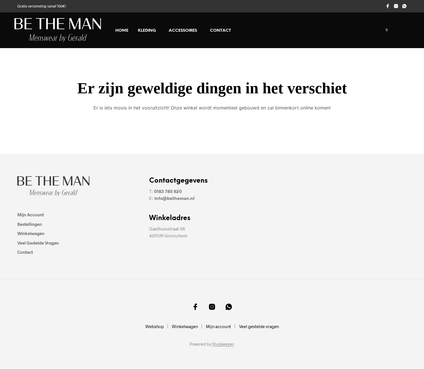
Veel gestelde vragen (38, 242)
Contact (220, 31)
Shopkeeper (223, 344)
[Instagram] (396, 6)
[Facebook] (387, 6)
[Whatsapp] (404, 6)
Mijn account (30, 214)
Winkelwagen (30, 233)
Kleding (147, 31)
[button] (383, 30)
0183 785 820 (168, 191)
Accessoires (183, 31)
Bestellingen (29, 224)
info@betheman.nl (174, 198)
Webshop (154, 326)
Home (121, 31)
